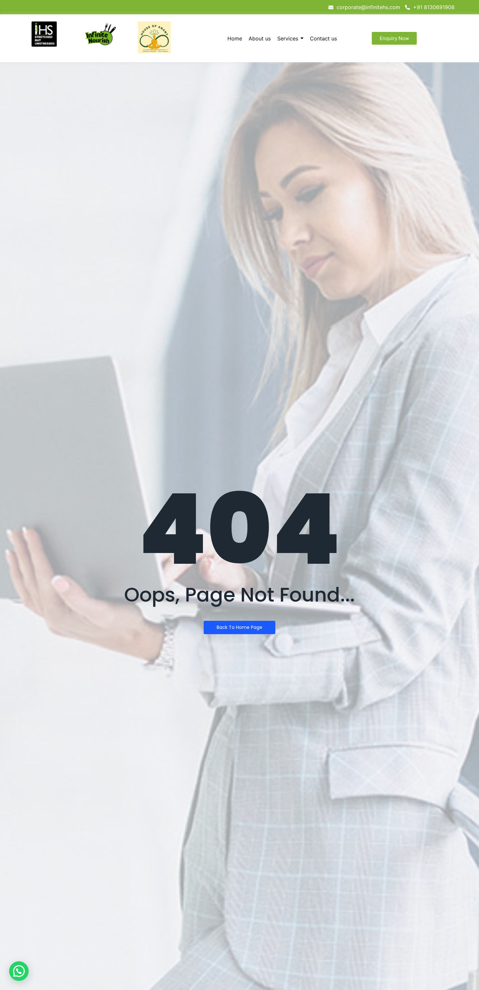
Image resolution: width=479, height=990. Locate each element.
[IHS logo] (44, 34)
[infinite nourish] (100, 34)
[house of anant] (154, 37)
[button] (19, 971)
